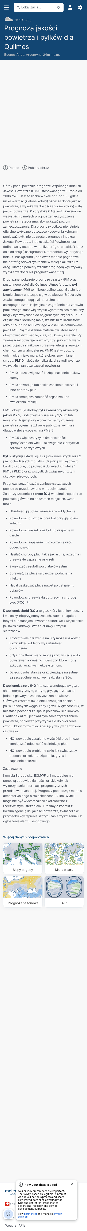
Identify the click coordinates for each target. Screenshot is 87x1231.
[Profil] (70, 7)
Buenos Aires (14, 55)
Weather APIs (15, 1225)
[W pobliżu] (58, 7)
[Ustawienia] (80, 7)
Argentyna (33, 55)
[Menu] (6, 7)
